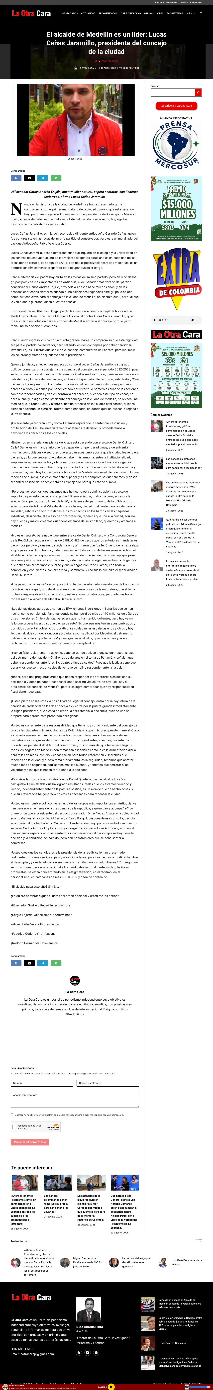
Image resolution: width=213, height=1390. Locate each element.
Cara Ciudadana (131, 13)
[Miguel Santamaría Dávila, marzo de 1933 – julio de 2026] (65, 1263)
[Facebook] (16, 178)
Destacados (70, 13)
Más (189, 13)
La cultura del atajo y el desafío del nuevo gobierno (136, 1262)
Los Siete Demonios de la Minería (187, 1262)
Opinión (149, 13)
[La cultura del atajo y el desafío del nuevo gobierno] (114, 1263)
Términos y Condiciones (165, 2)
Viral (160, 13)
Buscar (155, 86)
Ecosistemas (175, 13)
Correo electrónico (90, 1083)
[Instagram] (96, 1353)
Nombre (18, 1083)
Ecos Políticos (131, 68)
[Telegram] (42, 178)
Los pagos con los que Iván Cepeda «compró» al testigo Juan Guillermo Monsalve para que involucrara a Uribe (180, 1362)
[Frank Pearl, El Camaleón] (148, 1343)
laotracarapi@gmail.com (37, 1354)
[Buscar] (201, 13)
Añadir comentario (25, 1095)
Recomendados (108, 13)
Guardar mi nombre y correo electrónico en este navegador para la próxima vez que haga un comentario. (69, 1115)
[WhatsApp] (56, 178)
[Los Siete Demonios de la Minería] (163, 1263)
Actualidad (88, 13)
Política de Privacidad (191, 2)
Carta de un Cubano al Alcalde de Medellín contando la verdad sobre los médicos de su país (180, 1304)
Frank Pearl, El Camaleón (172, 1343)
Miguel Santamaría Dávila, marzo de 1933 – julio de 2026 (87, 1262)
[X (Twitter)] (29, 178)
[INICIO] (96, 61)
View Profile (82, 1331)
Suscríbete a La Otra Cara (176, 105)
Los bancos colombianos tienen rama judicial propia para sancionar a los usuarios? (56, 1203)
